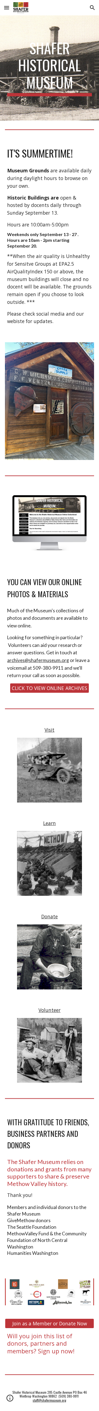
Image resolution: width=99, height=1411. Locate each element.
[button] (6, 7)
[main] (49, 68)
